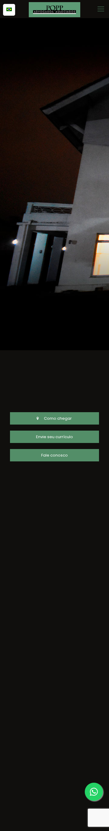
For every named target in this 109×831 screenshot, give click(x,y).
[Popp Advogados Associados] (54, 9)
